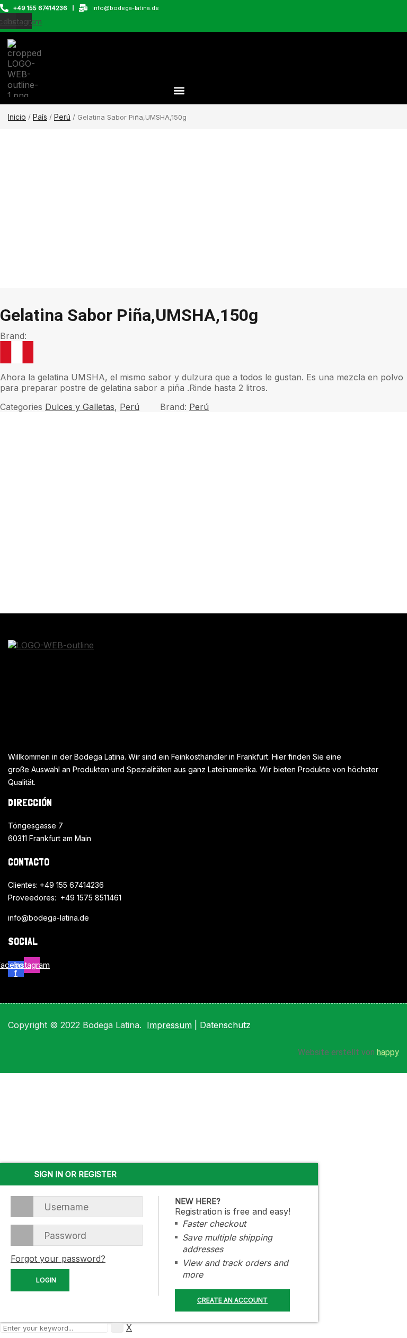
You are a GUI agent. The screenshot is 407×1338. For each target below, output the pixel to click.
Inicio (17, 116)
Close (396, 10)
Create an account (232, 1300)
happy (388, 1052)
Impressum (169, 1025)
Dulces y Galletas (79, 407)
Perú (62, 116)
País (40, 116)
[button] (179, 90)
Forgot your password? (58, 1258)
